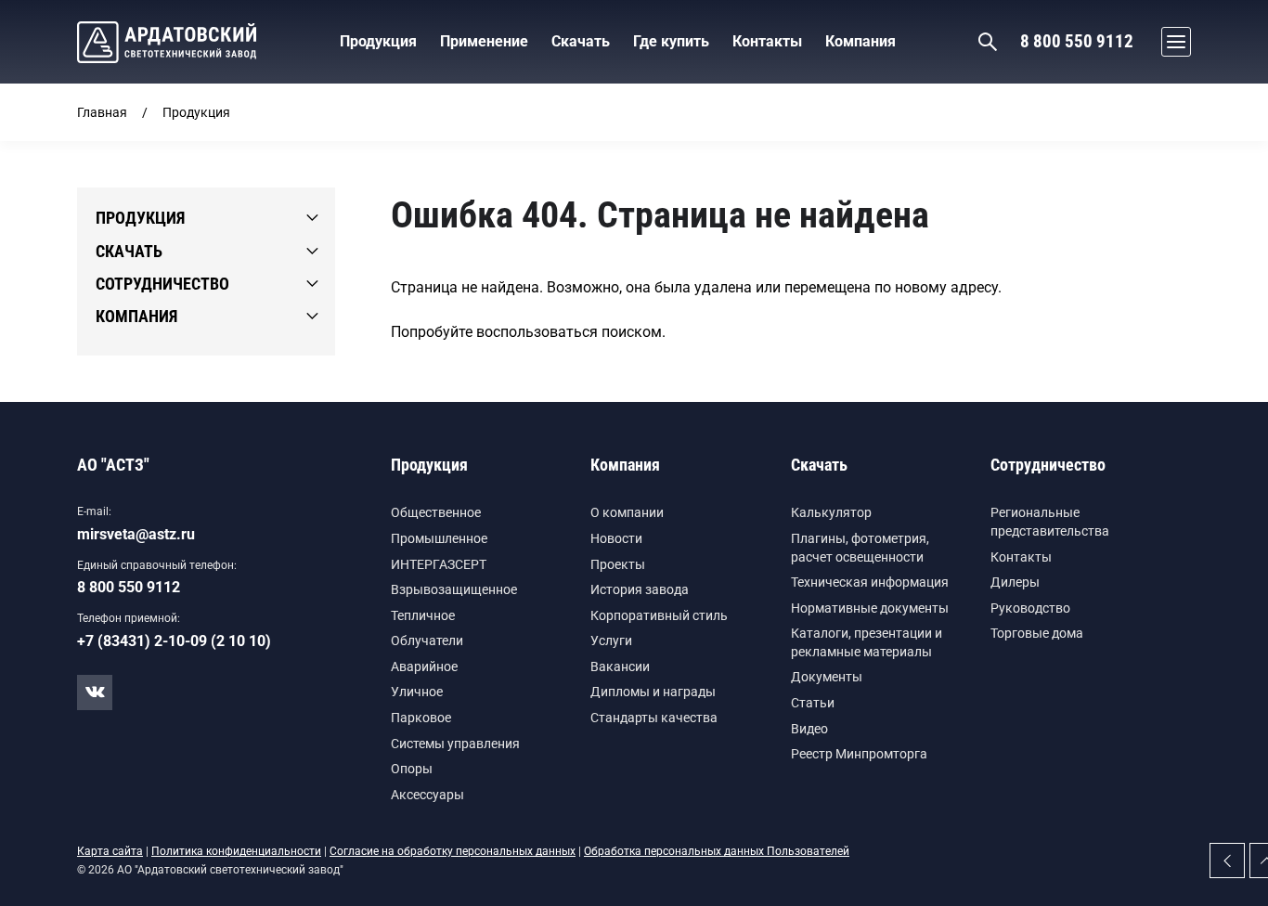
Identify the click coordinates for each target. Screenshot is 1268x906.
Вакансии (620, 666)
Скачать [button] (580, 41)
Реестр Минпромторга (859, 753)
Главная (102, 112)
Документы (826, 676)
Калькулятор (831, 512)
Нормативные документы (870, 608)
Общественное (436, 512)
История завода (639, 589)
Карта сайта (110, 851)
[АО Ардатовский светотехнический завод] (166, 42)
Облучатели (427, 640)
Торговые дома (1036, 633)
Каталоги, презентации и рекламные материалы (866, 642)
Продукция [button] (378, 41)
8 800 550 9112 (1076, 41)
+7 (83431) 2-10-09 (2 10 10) (174, 641)
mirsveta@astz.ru (136, 534)
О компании (627, 512)
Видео (809, 728)
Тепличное (423, 615)
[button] (1171, 41)
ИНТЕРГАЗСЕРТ (438, 564)
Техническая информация (870, 582)
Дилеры (1015, 582)
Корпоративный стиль (659, 615)
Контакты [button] (767, 41)
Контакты (1021, 557)
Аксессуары (427, 794)
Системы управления (455, 743)
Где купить (671, 41)
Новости (616, 538)
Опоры (412, 768)
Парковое (421, 717)
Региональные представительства (1049, 521)
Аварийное (424, 666)
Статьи (813, 702)
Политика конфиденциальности (236, 851)
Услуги (611, 640)
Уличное (417, 691)
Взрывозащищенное (454, 589)
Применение (484, 41)
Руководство (1030, 608)
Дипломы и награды (653, 691)
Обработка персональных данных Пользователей (716, 851)
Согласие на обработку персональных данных (453, 851)
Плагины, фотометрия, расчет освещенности (860, 547)
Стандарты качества (654, 717)
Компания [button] (860, 41)
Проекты (617, 564)
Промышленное (439, 538)
